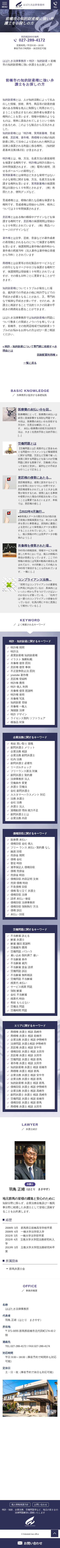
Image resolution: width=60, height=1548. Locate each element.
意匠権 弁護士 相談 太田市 (26, 1055)
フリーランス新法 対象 (24, 771)
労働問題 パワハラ (21, 951)
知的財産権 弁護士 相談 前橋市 (29, 1067)
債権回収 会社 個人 (22, 843)
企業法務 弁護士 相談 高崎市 (27, 1090)
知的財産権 (9, 99)
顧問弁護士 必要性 (21, 763)
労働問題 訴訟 (19, 971)
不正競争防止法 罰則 (23, 671)
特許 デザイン (19, 714)
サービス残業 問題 (21, 986)
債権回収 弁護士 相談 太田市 (27, 1051)
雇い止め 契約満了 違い (24, 955)
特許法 (14, 651)
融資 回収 (16, 851)
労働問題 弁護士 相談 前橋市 (27, 1098)
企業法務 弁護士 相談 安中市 (27, 1075)
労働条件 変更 (19, 782)
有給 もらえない (20, 1002)
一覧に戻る (30, 363)
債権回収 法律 (19, 894)
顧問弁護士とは (20, 814)
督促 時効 (16, 863)
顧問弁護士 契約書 (21, 775)
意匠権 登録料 (19, 678)
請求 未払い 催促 (20, 898)
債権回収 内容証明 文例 (24, 878)
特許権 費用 (17, 682)
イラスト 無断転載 (21, 659)
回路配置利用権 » (47, 354)
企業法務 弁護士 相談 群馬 (26, 1079)
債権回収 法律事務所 (23, 902)
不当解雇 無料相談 (21, 975)
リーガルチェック (21, 767)
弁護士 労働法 (19, 786)
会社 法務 (16, 802)
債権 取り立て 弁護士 (23, 890)
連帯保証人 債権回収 (23, 867)
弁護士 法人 (17, 806)
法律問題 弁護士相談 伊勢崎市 (28, 1043)
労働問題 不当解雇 (21, 978)
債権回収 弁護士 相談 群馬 (26, 1102)
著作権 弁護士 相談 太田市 (26, 1063)
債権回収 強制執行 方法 (24, 906)
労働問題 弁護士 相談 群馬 (26, 1059)
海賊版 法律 (17, 710)
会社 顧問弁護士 (20, 790)
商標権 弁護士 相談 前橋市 (26, 1035)
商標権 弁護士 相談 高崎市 (26, 1031)
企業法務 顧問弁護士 (23, 755)
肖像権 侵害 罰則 (20, 663)
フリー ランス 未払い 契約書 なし (30, 847)
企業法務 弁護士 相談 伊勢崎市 (29, 1039)
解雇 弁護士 (17, 939)
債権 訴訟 (16, 910)
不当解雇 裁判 (19, 963)
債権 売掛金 (17, 871)
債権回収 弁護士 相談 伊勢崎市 (29, 1086)
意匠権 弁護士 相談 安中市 (26, 1047)
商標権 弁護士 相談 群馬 (25, 1071)
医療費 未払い (19, 839)
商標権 (35, 137)
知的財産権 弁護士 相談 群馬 (27, 1083)
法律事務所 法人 (20, 778)
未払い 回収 (17, 914)
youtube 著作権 (19, 675)
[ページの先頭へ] (54, 1533)
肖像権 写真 (17, 698)
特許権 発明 (17, 694)
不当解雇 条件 (19, 959)
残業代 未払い (19, 983)
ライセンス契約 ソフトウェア (28, 718)
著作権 (25, 137)
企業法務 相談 (19, 751)
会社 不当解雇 (19, 994)
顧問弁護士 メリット (23, 747)
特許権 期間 (17, 647)
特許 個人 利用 (19, 686)
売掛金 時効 (17, 875)
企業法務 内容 (19, 818)
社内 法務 (16, 759)
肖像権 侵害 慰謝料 (22, 690)
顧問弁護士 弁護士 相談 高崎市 (29, 1094)
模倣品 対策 (17, 722)
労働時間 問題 (19, 1010)
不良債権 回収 (19, 886)
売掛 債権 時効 (19, 882)
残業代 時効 (17, 998)
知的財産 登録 (19, 702)
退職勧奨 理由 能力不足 (24, 810)
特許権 (27, 133)
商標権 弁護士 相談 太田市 (26, 1106)
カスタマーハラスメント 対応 (28, 794)
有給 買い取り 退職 (22, 743)
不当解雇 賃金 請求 (22, 967)
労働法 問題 (17, 1006)
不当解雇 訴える (20, 935)
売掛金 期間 (17, 855)
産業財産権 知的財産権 (24, 655)
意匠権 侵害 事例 (20, 667)
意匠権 (14, 137)
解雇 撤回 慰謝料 (20, 943)
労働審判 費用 (19, 947)
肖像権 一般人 (19, 706)
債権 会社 (16, 859)
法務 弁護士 (17, 798)
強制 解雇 (16, 990)
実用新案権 (40, 133)
